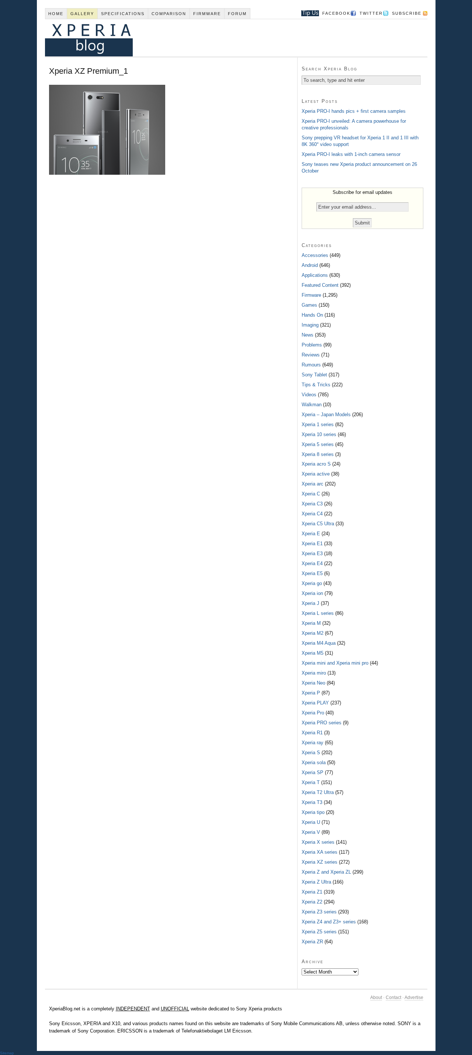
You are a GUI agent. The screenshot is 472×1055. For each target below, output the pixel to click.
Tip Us (307, 13)
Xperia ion (312, 593)
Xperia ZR (312, 941)
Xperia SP (312, 772)
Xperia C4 (312, 513)
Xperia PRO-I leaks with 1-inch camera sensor (351, 154)
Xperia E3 (312, 553)
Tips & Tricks (316, 384)
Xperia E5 (312, 573)
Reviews (311, 355)
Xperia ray (312, 742)
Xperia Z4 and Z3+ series (329, 922)
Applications (315, 275)
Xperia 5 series (318, 444)
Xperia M (311, 623)
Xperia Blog (226, 37)
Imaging (310, 325)
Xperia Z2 (312, 902)
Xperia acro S (316, 464)
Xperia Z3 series (319, 912)
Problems (312, 345)
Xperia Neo (313, 683)
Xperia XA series (319, 852)
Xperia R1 (312, 732)
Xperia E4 (312, 563)
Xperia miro (314, 673)
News (307, 335)
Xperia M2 (312, 633)
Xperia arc (312, 484)
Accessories (315, 255)
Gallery (82, 13)
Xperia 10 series (319, 434)
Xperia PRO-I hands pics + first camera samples (354, 111)
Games (309, 305)
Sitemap (7, 1053)
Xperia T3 (312, 802)
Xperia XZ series (319, 862)
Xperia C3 (312, 503)
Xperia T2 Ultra (318, 792)
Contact (393, 997)
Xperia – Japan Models (326, 414)
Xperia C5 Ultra (318, 523)
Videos (309, 394)
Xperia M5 (312, 653)
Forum (237, 13)
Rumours (311, 365)
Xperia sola (314, 762)
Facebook (336, 13)
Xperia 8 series (318, 454)
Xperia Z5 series (319, 931)
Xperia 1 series (318, 424)
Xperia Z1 (312, 892)
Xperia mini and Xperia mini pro (335, 663)
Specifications (123, 13)
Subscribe (406, 13)
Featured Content (320, 285)
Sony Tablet (314, 374)
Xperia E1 (312, 543)
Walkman (312, 404)
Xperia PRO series (321, 722)
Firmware (207, 13)
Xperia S (311, 752)
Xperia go (312, 583)
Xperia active (316, 474)
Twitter (371, 13)
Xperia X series (318, 842)
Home (55, 13)
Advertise (414, 997)
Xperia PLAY (315, 703)
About (376, 997)
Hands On (312, 315)
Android (310, 265)
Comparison (169, 13)
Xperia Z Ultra (316, 882)
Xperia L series (318, 613)
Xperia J (310, 603)
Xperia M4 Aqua (319, 643)
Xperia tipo (313, 812)
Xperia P (311, 693)
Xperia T (311, 782)
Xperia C (311, 494)
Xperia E (311, 533)
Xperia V (311, 832)
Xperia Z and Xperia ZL (326, 872)
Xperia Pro (313, 712)
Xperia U (311, 822)
